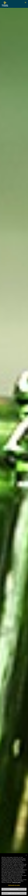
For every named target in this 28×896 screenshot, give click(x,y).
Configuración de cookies (14, 885)
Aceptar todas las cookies (14, 893)
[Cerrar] (26, 855)
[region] (14, 874)
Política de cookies (16, 882)
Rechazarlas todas (14, 889)
